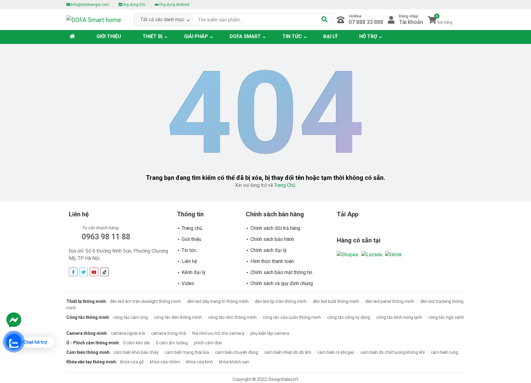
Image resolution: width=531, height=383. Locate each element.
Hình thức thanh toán (272, 261)
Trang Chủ (284, 185)
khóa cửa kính (199, 361)
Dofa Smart (245, 36)
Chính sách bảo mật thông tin (281, 272)
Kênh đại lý (194, 272)
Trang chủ (192, 228)
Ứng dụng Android (174, 4)
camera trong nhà (168, 333)
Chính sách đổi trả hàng (275, 228)
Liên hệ (189, 261)
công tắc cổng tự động (348, 317)
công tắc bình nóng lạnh (399, 317)
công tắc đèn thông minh (178, 317)
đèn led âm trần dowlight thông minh (145, 301)
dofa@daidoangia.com (89, 4)
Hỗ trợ (368, 36)
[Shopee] (347, 254)
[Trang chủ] (73, 36)
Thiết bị (153, 36)
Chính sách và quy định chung (281, 283)
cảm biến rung (444, 352)
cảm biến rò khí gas (335, 352)
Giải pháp (196, 36)
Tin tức (292, 36)
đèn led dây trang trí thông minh (218, 301)
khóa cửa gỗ (132, 361)
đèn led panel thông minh (389, 301)
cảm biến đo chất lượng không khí (392, 352)
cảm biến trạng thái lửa (187, 352)
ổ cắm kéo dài (136, 342)
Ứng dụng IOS (133, 4)
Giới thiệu (108, 36)
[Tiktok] (393, 254)
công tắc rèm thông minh (232, 317)
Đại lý (330, 36)
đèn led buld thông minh (336, 301)
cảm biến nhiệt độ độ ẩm (287, 352)
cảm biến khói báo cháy (136, 352)
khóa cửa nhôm (165, 361)
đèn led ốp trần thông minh (281, 301)
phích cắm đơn (208, 342)
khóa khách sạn (234, 361)
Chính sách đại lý (268, 250)
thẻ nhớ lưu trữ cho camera (218, 333)
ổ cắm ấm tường (172, 342)
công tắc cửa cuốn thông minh (292, 317)
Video (188, 283)
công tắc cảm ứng (130, 317)
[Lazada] (371, 254)
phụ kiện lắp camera (269, 333)
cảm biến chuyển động (236, 352)
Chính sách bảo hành (272, 239)
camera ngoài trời (128, 333)
